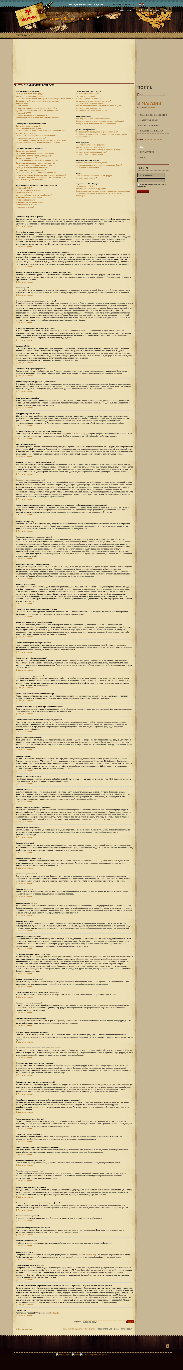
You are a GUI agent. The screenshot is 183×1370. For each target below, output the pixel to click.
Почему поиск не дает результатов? (90, 147)
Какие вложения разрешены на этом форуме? (94, 176)
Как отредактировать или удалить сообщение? (35, 153)
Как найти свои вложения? (86, 178)
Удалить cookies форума (85, 1329)
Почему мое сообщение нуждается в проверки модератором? (41, 177)
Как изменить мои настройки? (28, 126)
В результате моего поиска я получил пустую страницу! (98, 150)
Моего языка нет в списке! (26, 133)
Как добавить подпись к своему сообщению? (34, 156)
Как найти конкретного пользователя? (91, 152)
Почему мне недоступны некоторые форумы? (34, 165)
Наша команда (68, 1329)
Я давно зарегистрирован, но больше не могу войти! (37, 111)
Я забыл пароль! (22, 106)
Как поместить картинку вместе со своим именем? (36, 136)
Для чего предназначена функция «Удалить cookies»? (38, 118)
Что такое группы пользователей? (89, 99)
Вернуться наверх (25, 226)
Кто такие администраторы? (87, 94)
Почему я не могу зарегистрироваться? (32, 115)
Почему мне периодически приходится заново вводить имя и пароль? (44, 99)
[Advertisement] (91, 59)
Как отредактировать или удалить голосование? (35, 163)
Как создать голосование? (26, 158)
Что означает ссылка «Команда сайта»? (91, 111)
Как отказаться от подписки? (87, 167)
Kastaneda (54, 1313)
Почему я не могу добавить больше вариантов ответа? (38, 161)
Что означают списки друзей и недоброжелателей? (96, 132)
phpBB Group (91, 1255)
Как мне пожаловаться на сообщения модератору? (36, 173)
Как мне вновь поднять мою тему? (29, 180)
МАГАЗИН (149, 102)
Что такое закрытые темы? (27, 205)
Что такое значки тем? (25, 207)
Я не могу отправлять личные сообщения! (92, 119)
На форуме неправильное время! (29, 128)
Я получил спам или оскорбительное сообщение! (95, 124)
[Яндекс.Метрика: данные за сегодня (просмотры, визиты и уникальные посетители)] (64, 1354)
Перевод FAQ (80, 196)
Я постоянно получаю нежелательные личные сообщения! (99, 121)
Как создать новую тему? (26, 151)
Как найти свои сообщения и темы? (90, 154)
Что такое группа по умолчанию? (88, 108)
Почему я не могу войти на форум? (30, 94)
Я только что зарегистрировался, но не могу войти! (36, 108)
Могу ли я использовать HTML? (28, 190)
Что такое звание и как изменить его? (31, 138)
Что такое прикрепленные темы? (29, 202)
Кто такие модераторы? (85, 96)
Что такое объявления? (25, 200)
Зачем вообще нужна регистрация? (30, 96)
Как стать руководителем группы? (89, 103)
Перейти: (77, 1322)
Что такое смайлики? (24, 193)
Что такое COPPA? (23, 113)
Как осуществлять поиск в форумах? (90, 145)
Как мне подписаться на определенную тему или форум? (98, 165)
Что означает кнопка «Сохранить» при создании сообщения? (41, 175)
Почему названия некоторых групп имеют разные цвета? (98, 106)
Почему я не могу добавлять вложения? (32, 168)
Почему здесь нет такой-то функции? (90, 189)
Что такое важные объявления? (29, 198)
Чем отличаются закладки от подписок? (91, 163)
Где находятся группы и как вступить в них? (93, 101)
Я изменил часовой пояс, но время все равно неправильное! (40, 131)
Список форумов (24, 35)
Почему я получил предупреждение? (31, 170)
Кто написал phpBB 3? (84, 186)
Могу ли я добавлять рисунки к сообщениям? (34, 195)
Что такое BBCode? (24, 188)
